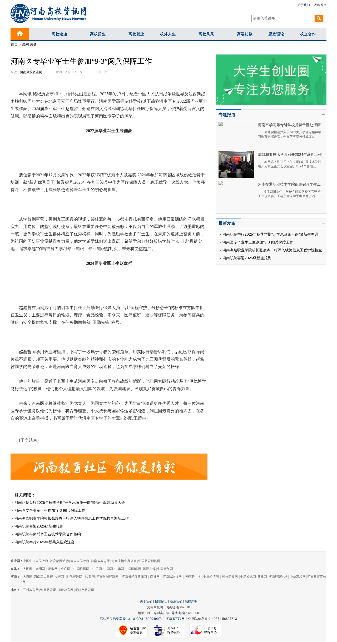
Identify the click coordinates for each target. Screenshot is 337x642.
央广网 (65, 569)
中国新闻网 (133, 569)
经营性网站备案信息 (131, 631)
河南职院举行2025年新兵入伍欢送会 (44, 542)
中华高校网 (298, 577)
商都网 (155, 577)
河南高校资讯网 (31, 72)
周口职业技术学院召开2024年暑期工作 (290, 154)
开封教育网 (31, 590)
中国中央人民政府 (35, 561)
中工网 (97, 569)
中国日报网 (81, 569)
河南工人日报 (43, 577)
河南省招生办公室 (124, 561)
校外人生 (168, 34)
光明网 (40, 569)
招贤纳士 (161, 601)
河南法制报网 (172, 577)
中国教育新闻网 (149, 561)
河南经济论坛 (278, 577)
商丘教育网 (65, 590)
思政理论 (276, 34)
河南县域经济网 (107, 577)
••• (323, 114)
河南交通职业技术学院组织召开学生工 (289, 184)
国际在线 (149, 569)
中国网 (108, 569)
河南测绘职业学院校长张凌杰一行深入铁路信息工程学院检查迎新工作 (71, 518)
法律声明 (191, 601)
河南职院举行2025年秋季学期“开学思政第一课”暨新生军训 (270, 234)
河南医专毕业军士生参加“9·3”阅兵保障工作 (257, 242)
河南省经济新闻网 (134, 577)
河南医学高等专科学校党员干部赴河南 (289, 125)
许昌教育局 (48, 590)
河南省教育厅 (100, 561)
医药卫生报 (193, 577)
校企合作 (308, 34)
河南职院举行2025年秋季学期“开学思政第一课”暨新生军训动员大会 (69, 502)
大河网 (27, 577)
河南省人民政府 (78, 561)
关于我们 (303, 5)
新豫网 (262, 577)
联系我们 (176, 601)
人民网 (27, 569)
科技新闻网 (230, 577)
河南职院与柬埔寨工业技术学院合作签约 (47, 534)
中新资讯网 (248, 577)
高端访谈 (245, 34)
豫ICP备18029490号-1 (148, 619)
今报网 (59, 577)
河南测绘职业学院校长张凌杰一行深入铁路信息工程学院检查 (272, 250)
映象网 (90, 577)
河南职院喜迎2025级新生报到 (246, 258)
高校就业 (136, 34)
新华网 (53, 569)
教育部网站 (58, 561)
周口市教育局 (84, 590)
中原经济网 (211, 577)
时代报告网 (74, 577)
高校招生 (98, 34)
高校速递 (59, 34)
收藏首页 (320, 5)
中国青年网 (165, 569)
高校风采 (206, 34)
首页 (14, 45)
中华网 (119, 569)
